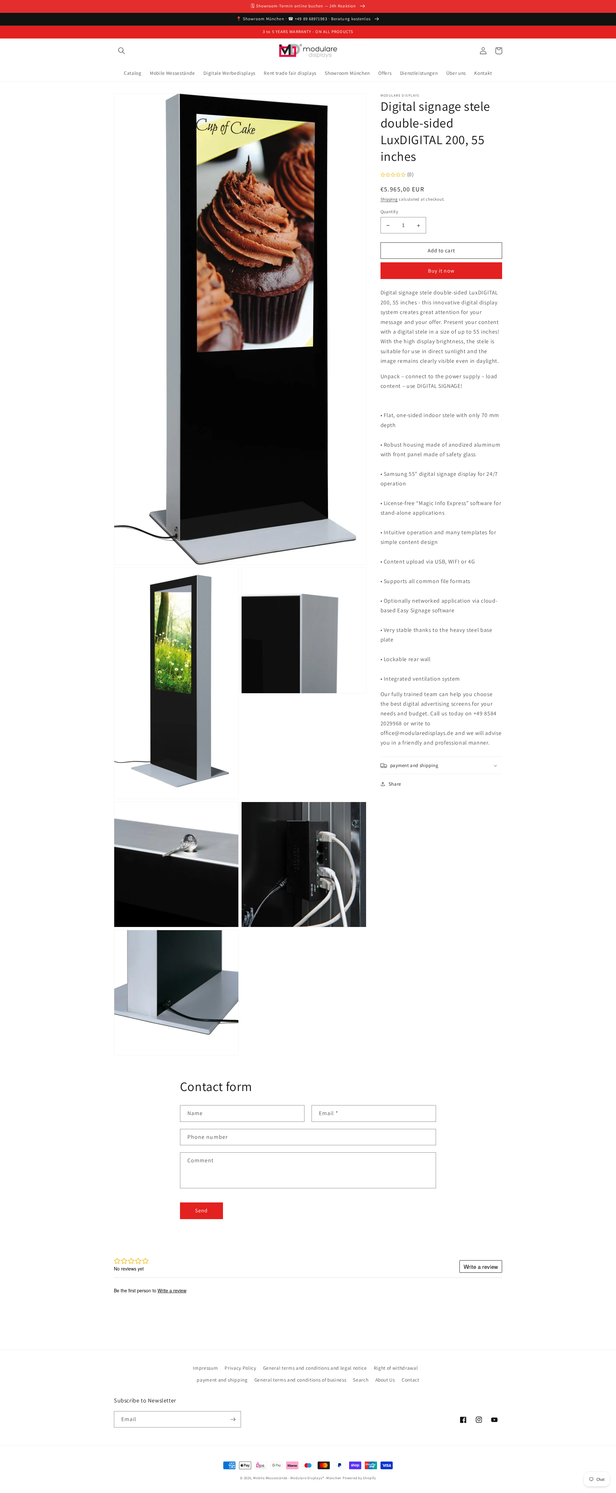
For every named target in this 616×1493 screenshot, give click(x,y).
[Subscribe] (233, 1419)
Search (360, 1379)
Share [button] (395, 784)
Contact (410, 1379)
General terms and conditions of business (300, 1379)
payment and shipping (222, 1379)
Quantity (389, 211)
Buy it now (441, 271)
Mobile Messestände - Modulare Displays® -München (297, 1478)
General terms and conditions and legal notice (315, 1368)
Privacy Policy (240, 1368)
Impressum (205, 1368)
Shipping (389, 199)
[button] (121, 50)
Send (201, 1210)
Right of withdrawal (396, 1368)
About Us (385, 1379)
